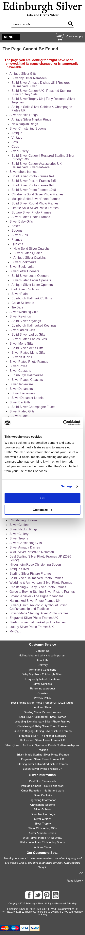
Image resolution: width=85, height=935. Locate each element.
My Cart (14, 631)
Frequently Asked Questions (42, 679)
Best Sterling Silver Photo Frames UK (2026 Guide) (42, 702)
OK (42, 498)
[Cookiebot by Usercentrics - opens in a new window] (63, 422)
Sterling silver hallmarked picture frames (37, 622)
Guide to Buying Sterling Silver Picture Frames (42, 591)
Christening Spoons (23, 520)
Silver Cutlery (18, 534)
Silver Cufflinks (42, 683)
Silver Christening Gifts (25, 543)
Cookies (43, 693)
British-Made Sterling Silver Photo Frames (38, 613)
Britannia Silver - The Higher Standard (36, 596)
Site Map (71, 903)
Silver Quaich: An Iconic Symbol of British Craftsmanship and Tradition (38, 607)
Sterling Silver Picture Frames (30, 573)
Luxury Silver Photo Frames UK (31, 627)
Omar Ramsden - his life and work (42, 790)
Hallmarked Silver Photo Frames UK (34, 600)
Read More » (75, 880)
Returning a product (42, 688)
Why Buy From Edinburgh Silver (42, 674)
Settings (67, 486)
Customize (40, 509)
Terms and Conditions (42, 669)
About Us (42, 660)
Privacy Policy (42, 697)
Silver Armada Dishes (24, 547)
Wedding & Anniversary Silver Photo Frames (40, 582)
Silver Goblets (19, 524)
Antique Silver (19, 569)
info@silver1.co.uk (67, 909)
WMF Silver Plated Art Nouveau (31, 552)
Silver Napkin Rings (23, 529)
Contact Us (42, 650)
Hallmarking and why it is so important (42, 655)
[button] (11, 37)
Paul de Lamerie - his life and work (42, 785)
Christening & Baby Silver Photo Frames (37, 587)
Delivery (43, 664)
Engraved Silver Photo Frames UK (33, 617)
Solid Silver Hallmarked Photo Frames (36, 578)
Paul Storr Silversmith (42, 781)
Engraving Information (42, 800)
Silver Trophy (18, 538)
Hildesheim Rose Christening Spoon (35, 564)
